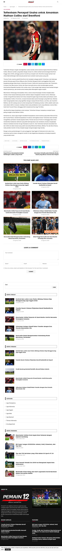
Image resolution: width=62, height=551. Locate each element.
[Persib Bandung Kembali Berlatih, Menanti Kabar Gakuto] (9, 371)
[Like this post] (25, 64)
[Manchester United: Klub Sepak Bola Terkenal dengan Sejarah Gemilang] (9, 437)
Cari (6, 284)
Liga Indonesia (10, 406)
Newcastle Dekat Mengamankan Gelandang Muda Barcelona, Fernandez (33, 336)
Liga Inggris (12, 6)
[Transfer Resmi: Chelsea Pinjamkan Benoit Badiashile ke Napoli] (45, 172)
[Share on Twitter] (32, 64)
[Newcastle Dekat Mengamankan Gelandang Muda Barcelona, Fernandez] (17, 225)
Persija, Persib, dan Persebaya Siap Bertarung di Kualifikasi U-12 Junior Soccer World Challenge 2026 (46, 532)
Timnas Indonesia (11, 420)
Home (5, 6)
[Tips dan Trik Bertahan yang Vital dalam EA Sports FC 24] (9, 456)
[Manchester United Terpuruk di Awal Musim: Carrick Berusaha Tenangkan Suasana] (17, 200)
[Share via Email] (43, 64)
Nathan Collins (23, 140)
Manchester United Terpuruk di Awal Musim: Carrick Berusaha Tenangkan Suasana (36, 318)
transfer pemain (45, 140)
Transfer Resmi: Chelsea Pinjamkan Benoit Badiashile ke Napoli (34, 309)
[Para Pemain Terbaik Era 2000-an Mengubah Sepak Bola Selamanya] (9, 465)
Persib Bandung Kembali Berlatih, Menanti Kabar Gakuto (32, 369)
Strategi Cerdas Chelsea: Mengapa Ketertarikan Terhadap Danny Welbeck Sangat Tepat (46, 538)
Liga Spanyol (10, 417)
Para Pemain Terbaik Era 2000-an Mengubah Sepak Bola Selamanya (35, 463)
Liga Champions (11, 403)
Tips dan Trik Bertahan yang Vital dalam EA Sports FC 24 (35, 453)
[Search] (57, 2)
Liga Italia (9, 413)
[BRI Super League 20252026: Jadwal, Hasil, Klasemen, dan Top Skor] (9, 446)
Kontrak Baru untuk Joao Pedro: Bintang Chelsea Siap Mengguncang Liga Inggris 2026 (17, 185)
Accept (8, 549)
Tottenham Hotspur (34, 140)
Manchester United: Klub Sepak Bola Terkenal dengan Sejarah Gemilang (34, 436)
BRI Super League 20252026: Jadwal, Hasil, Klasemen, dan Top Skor (35, 445)
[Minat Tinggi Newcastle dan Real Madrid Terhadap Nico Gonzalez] (45, 225)
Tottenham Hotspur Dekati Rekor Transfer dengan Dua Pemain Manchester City (34, 327)
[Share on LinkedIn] (36, 64)
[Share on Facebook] (29, 64)
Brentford (7, 140)
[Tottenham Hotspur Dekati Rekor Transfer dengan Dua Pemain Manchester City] (45, 200)
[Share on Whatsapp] (39, 64)
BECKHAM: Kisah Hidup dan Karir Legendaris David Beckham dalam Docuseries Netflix (36, 472)
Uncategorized (10, 424)
